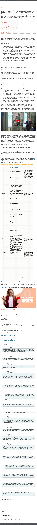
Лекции (5, 335)
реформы (6, 162)
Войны (10, 520)
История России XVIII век (11, 335)
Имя (3, 511)
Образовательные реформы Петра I (10, 340)
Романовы (6, 520)
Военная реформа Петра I (8, 339)
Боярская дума (17, 167)
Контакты (9, 519)
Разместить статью (22, 519)
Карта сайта (17, 519)
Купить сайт (13, 519)
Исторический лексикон (28, 519)
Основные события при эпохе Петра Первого (11, 341)
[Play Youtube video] (18, 121)
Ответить (3, 360)
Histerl (2, 335)
